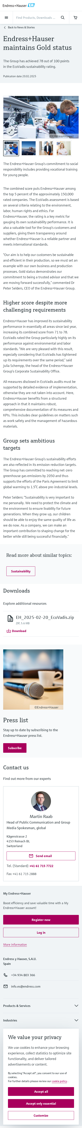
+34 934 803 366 (23, 975)
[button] (20, 571)
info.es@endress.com (25, 986)
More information (15, 944)
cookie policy (59, 1081)
